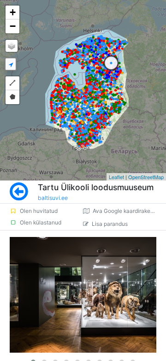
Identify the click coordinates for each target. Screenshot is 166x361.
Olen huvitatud (39, 210)
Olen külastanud (40, 222)
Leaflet (116, 176)
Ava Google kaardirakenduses (129, 210)
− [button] (13, 26)
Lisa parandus (110, 223)
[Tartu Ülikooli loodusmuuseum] (83, 295)
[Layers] (12, 46)
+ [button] (13, 12)
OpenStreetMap (146, 176)
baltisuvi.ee (53, 197)
